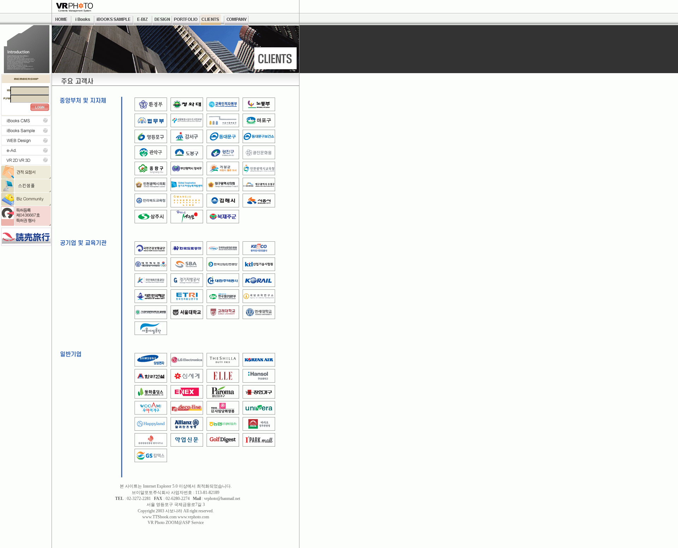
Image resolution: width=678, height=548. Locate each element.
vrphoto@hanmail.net (222, 498)
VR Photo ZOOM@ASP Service (176, 522)
